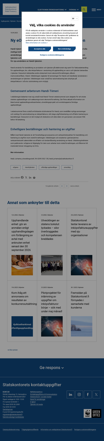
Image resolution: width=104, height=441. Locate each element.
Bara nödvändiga (64, 49)
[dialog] (52, 35)
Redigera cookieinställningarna (52, 55)
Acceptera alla (39, 49)
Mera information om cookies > (37, 43)
